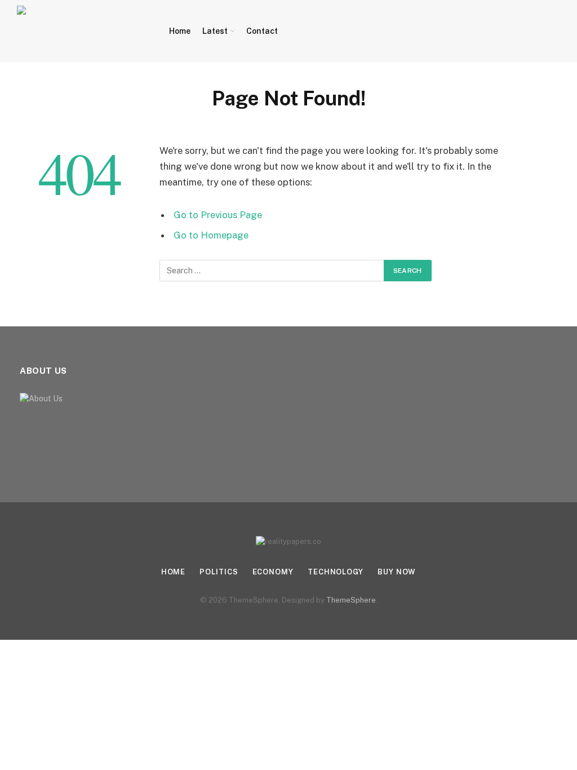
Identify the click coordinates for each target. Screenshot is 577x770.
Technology (335, 572)
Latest (215, 31)
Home (179, 31)
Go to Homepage (211, 235)
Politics (218, 572)
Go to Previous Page (218, 214)
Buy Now (397, 572)
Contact (262, 31)
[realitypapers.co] (80, 31)
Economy (273, 572)
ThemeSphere (351, 600)
